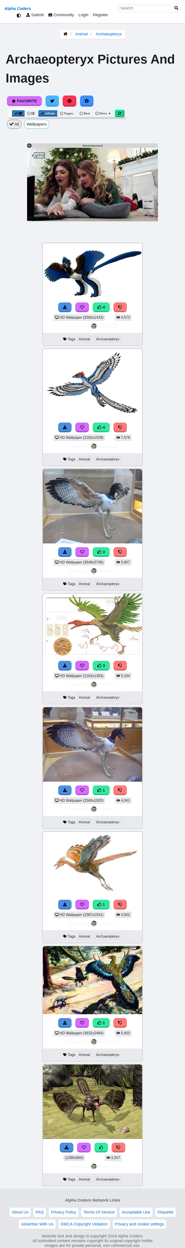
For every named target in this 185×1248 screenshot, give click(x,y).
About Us (20, 1212)
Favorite (26, 101)
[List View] (31, 113)
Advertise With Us (37, 1224)
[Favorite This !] (82, 790)
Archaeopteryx (109, 34)
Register (100, 15)
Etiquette (165, 1212)
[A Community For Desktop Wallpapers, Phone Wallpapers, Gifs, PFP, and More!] (65, 34)
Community (63, 15)
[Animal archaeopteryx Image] (92, 1137)
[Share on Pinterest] (69, 101)
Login (83, 15)
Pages (68, 113)
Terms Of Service (99, 1212)
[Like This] (101, 1147)
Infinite (50, 113)
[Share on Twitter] (52, 101)
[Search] (176, 8)
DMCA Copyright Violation (84, 1224)
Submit (37, 15)
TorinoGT (108, 326)
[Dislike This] (120, 790)
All (16, 124)
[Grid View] (18, 113)
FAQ (40, 1212)
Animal (81, 34)
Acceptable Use (136, 1212)
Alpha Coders (18, 8)
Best (86, 113)
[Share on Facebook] (87, 101)
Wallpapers (37, 124)
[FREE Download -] (65, 790)
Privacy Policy (63, 1212)
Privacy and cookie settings (139, 1224)
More (103, 113)
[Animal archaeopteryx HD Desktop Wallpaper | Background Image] (92, 780)
